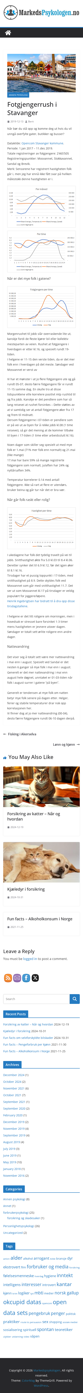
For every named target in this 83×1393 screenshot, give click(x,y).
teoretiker (64, 1329)
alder (16, 1257)
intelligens (12, 1284)
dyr (70, 1258)
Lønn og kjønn (64, 744)
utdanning (17, 1336)
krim (14, 1293)
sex (45, 1321)
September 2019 (14, 1135)
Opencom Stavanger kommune (42, 143)
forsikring (74, 1267)
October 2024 (12, 1082)
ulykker (7, 1336)
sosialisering (12, 1330)
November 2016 (14, 1176)
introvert (49, 1285)
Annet (7, 1206)
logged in (30, 959)
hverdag (39, 1276)
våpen (34, 1336)
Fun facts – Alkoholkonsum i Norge (39, 919)
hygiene (50, 1276)
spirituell (29, 1330)
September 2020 (14, 1108)
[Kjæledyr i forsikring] (41, 845)
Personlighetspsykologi (18, 1226)
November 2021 (14, 1088)
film (23, 1267)
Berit (31, 121)
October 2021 (12, 1095)
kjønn (7, 1293)
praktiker (11, 1321)
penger (58, 1313)
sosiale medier (70, 1322)
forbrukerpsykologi (16, 1213)
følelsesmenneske (18, 1275)
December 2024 (13, 1075)
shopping (55, 1322)
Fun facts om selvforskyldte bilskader (28, 1038)
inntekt (65, 1275)
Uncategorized (13, 1233)
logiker (24, 1293)
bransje (61, 1258)
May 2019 (9, 1162)
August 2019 (11, 1142)
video (26, 1336)
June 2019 (10, 1155)
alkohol (28, 1258)
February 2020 (13, 1115)
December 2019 (13, 1122)
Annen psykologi (18, 95)
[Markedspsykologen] (8, 33)
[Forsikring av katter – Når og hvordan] (41, 769)
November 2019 (14, 1129)
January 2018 (12, 1169)
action (6, 1258)
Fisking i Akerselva (22, 734)
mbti (38, 1293)
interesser (32, 1284)
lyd (32, 1293)
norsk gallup (67, 1293)
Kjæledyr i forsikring (26, 889)
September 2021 (14, 1102)
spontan (45, 1329)
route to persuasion (31, 1322)
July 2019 (9, 1149)
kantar (64, 1284)
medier (49, 1293)
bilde (52, 1258)
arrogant (41, 1258)
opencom (47, 1303)
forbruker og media (47, 1266)
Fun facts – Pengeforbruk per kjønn (27, 1044)
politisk (71, 1314)
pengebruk (39, 1313)
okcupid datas (22, 1302)
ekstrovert (11, 1267)
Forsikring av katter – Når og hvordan (33, 816)
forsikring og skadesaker (23, 1218)
